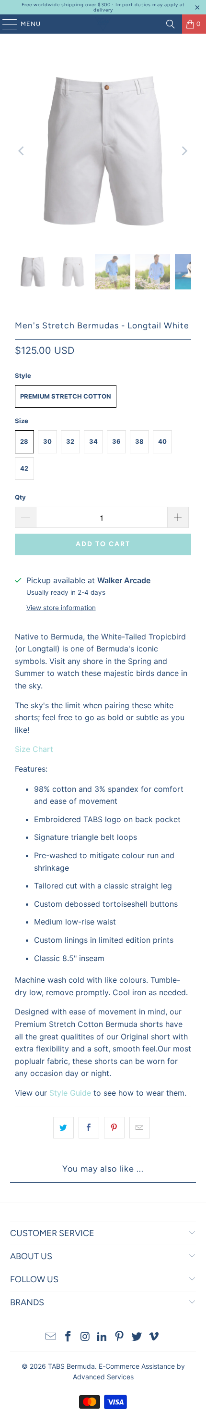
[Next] (184, 150)
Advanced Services (103, 1377)
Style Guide (70, 1093)
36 (116, 441)
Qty (20, 497)
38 (139, 441)
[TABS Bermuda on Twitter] (137, 1337)
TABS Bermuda (71, 1366)
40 (162, 441)
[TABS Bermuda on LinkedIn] (102, 1337)
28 (24, 441)
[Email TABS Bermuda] (51, 1337)
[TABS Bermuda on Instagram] (85, 1337)
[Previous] (22, 150)
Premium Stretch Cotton (65, 396)
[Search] (170, 24)
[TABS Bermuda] (103, 24)
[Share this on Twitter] (63, 1128)
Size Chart (34, 749)
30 (47, 441)
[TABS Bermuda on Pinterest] (120, 1337)
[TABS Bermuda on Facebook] (68, 1337)
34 (93, 441)
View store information (61, 608)
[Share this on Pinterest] (114, 1128)
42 (24, 468)
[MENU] (5, 24)
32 (70, 441)
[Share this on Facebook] (89, 1128)
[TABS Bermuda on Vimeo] (154, 1337)
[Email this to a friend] (139, 1128)
